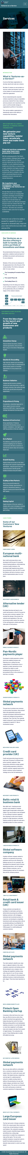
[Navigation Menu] (25, 4)
